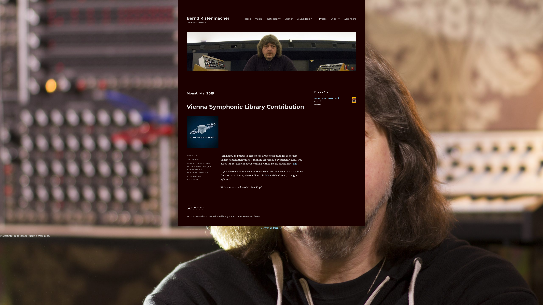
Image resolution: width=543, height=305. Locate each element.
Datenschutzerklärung (218, 216)
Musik (258, 19)
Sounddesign (304, 19)
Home (247, 19)
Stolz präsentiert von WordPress (245, 216)
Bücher (289, 19)
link (295, 163)
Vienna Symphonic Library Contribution (245, 106)
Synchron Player (194, 166)
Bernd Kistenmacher (208, 18)
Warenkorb (350, 19)
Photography (273, 19)
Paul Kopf (191, 163)
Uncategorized (193, 159)
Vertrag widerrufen (271, 227)
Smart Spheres (203, 163)
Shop (334, 19)
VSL (206, 172)
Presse (323, 19)
